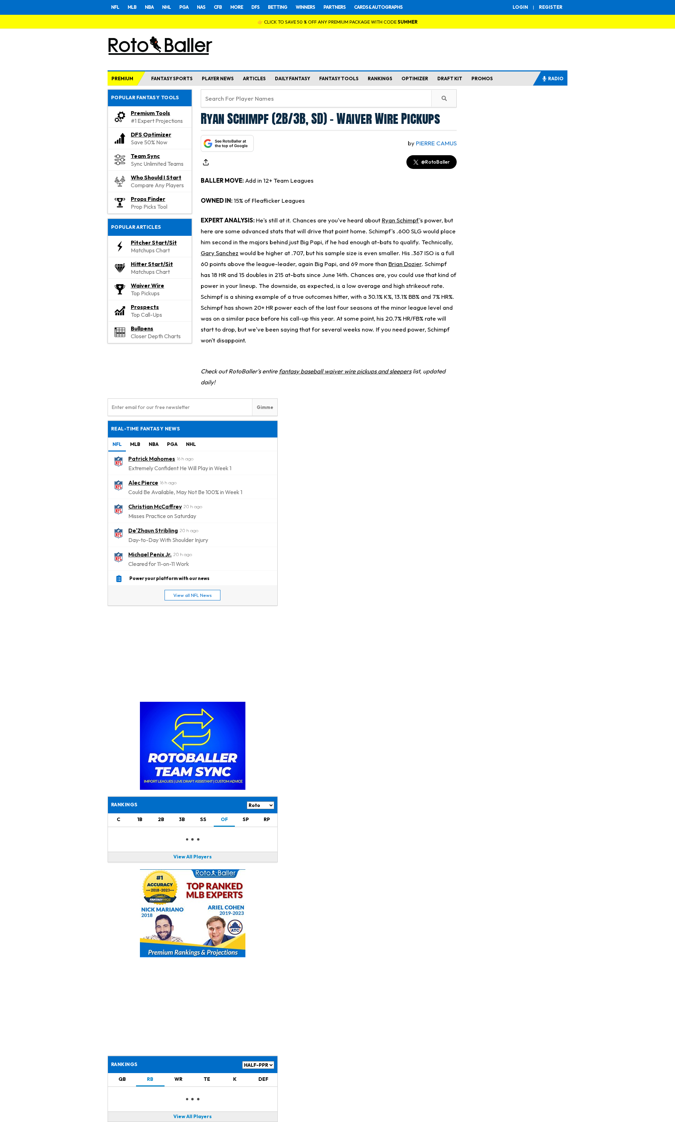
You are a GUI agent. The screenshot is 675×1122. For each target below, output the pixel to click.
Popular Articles (136, 227)
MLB (132, 7)
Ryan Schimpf (400, 220)
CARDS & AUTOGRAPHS (378, 7)
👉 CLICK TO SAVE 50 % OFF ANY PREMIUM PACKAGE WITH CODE (337, 22)
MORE (236, 7)
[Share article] (206, 162)
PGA (183, 7)
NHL (166, 7)
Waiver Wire (147, 285)
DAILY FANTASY (292, 78)
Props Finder (148, 199)
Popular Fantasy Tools (145, 97)
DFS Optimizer (151, 134)
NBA (149, 7)
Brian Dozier (405, 263)
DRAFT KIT (449, 78)
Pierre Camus (436, 143)
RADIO (556, 78)
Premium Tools (150, 113)
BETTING (277, 7)
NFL (115, 7)
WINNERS (305, 7)
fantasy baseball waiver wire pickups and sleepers (345, 371)
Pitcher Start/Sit (154, 242)
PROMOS (482, 78)
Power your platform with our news (169, 578)
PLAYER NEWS (218, 78)
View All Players (192, 856)
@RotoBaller (435, 162)
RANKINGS (380, 78)
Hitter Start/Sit (152, 264)
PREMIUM (122, 78)
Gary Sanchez (219, 253)
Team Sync (145, 156)
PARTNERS (334, 7)
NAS (201, 7)
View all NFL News (192, 595)
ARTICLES (254, 78)
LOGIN (520, 7)
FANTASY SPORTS (172, 78)
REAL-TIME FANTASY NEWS (145, 429)
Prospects (145, 307)
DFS (255, 7)
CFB (218, 7)
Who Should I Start (156, 177)
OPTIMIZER (414, 78)
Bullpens (142, 328)
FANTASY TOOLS (339, 78)
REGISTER (550, 7)
